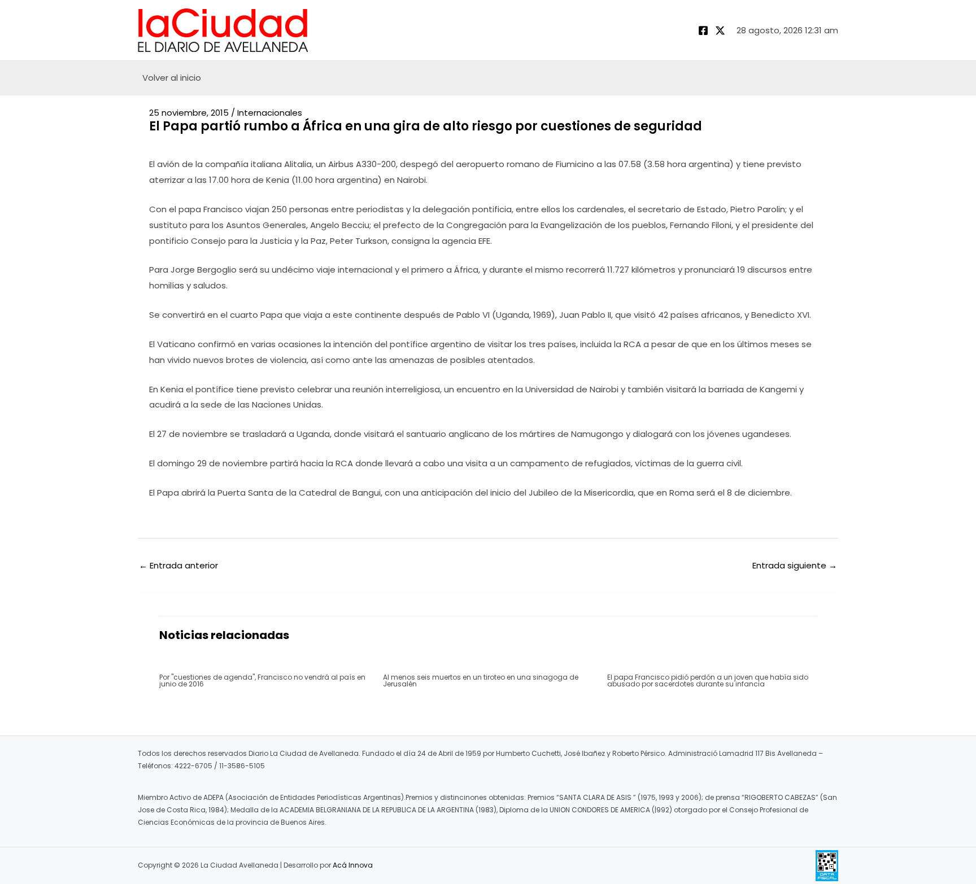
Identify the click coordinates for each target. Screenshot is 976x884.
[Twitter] (720, 30)
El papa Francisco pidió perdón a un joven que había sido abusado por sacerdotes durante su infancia (707, 680)
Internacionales (269, 113)
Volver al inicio (171, 78)
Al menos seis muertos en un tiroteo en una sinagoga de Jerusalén (480, 680)
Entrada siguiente (794, 565)
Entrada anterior (178, 565)
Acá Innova (353, 865)
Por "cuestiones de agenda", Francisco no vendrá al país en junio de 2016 (262, 680)
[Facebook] (703, 30)
